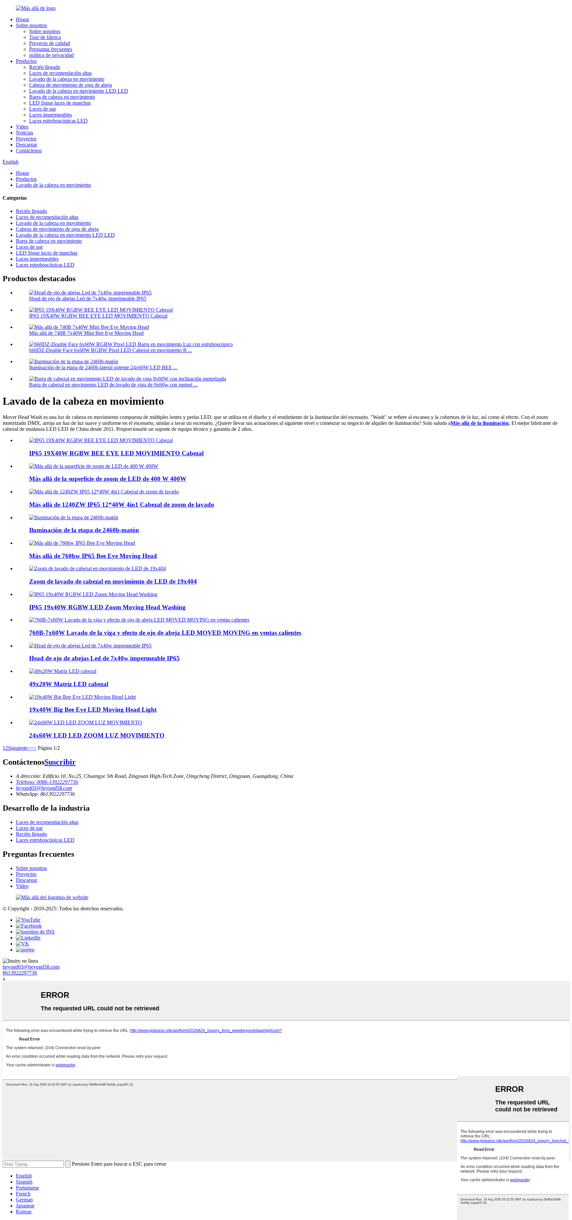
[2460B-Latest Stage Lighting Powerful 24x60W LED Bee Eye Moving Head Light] (73, 517)
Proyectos (26, 138)
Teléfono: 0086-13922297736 (47, 782)
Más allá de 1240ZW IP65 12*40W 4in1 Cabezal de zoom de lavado (121, 504)
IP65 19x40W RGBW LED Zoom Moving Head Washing (107, 607)
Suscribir (60, 762)
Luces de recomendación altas (60, 73)
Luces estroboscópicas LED (58, 121)
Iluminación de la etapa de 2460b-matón (84, 530)
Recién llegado (44, 67)
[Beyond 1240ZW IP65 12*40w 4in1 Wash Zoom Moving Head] (104, 491)
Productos (26, 61)
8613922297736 (20, 973)
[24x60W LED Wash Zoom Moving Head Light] (85, 722)
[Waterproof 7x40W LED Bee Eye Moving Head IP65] (90, 645)
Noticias (24, 132)
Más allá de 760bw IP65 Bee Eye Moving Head (93, 555)
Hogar (22, 19)
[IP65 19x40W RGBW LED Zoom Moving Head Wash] (93, 594)
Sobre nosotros (31, 25)
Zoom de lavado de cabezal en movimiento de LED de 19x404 (113, 581)
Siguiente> (19, 748)
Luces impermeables (50, 115)
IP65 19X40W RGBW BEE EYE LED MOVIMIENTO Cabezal (98, 316)
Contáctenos (29, 150)
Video (22, 126)
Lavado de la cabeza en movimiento (66, 79)
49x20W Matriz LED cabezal (68, 684)
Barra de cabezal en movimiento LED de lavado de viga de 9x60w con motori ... (113, 384)
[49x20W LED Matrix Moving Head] (62, 671)
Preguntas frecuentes (50, 49)
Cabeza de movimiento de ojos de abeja (70, 85)
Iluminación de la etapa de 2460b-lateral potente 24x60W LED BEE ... (103, 367)
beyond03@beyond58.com (44, 788)
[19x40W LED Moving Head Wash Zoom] (97, 568)
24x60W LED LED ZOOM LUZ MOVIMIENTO (97, 735)
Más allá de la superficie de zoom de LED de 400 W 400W (107, 478)
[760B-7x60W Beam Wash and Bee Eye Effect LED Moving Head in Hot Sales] (139, 620)
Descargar (26, 144)
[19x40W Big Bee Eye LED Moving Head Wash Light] (82, 697)
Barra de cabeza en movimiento (62, 97)
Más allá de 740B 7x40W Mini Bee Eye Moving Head (86, 333)
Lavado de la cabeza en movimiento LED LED (78, 91)
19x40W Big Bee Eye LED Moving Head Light (93, 709)
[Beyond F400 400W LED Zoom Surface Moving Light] (93, 466)
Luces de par (42, 109)
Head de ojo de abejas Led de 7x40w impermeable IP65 (87, 298)
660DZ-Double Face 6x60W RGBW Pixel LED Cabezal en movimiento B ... (110, 350)
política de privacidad (51, 55)
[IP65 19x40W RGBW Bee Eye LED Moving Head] (101, 440)
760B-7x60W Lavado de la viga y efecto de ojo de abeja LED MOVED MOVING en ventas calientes (165, 632)
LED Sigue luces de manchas (60, 103)
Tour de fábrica (45, 37)
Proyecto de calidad (49, 43)
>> (33, 748)
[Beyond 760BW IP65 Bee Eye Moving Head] (82, 543)
